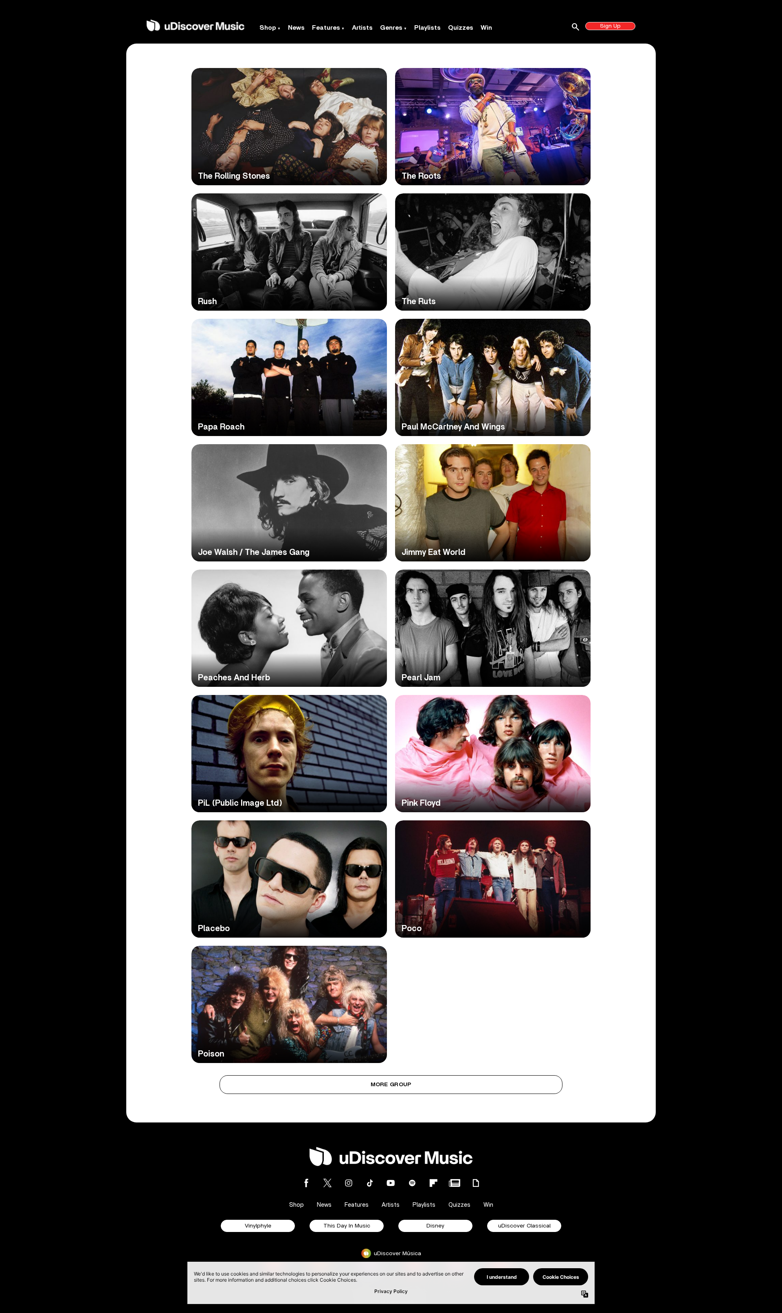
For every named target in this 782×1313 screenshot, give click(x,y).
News (296, 27)
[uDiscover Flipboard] (433, 1183)
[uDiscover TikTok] (370, 1183)
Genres (391, 27)
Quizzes (460, 27)
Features (326, 27)
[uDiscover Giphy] (475, 1183)
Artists (362, 27)
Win (486, 27)
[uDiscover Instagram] (348, 1183)
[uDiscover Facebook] (306, 1183)
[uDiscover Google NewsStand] (454, 1183)
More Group (391, 1084)
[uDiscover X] (327, 1183)
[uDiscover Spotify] (412, 1183)
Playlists (427, 27)
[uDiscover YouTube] (391, 1183)
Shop (267, 27)
